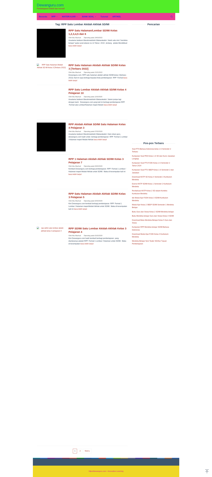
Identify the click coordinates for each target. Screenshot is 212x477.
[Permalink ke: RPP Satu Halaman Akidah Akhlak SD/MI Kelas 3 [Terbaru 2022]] (51, 66)
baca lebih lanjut (75, 46)
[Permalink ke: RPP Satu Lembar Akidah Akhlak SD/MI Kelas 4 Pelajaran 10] (51, 102)
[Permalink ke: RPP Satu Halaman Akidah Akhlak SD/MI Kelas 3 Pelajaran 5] (51, 206)
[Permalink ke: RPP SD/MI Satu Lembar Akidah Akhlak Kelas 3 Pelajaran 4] (51, 335)
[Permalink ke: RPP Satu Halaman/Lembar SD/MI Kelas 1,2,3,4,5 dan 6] (51, 43)
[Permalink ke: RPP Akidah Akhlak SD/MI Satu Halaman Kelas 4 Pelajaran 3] (51, 137)
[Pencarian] (171, 16)
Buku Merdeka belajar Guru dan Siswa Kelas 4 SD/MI (153, 216)
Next (86, 451)
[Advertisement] (153, 77)
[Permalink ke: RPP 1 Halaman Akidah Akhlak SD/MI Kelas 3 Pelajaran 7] (51, 172)
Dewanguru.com (50, 5)
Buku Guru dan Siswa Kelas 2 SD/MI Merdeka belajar (153, 212)
